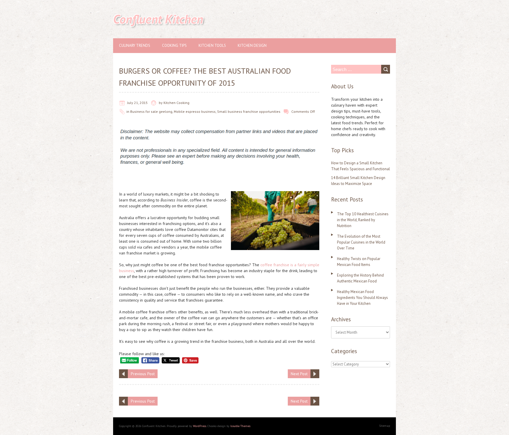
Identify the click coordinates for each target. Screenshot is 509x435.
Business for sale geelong (151, 111)
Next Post (299, 373)
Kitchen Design (252, 45)
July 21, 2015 (137, 102)
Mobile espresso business (195, 111)
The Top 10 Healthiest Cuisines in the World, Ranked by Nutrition (363, 219)
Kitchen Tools (212, 45)
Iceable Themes (240, 426)
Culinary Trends (134, 45)
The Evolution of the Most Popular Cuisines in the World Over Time (361, 242)
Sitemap (384, 426)
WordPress (199, 426)
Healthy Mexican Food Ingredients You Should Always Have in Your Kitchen (362, 297)
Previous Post (143, 373)
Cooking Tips (174, 45)
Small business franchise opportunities (248, 111)
